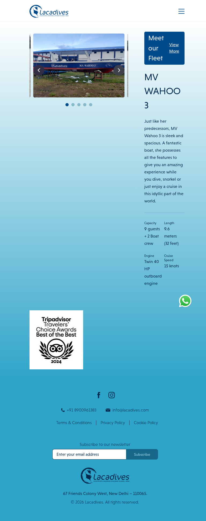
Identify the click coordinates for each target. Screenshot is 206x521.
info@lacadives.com (130, 410)
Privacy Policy (113, 422)
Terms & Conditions (74, 422)
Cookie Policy (146, 422)
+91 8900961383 (81, 410)
